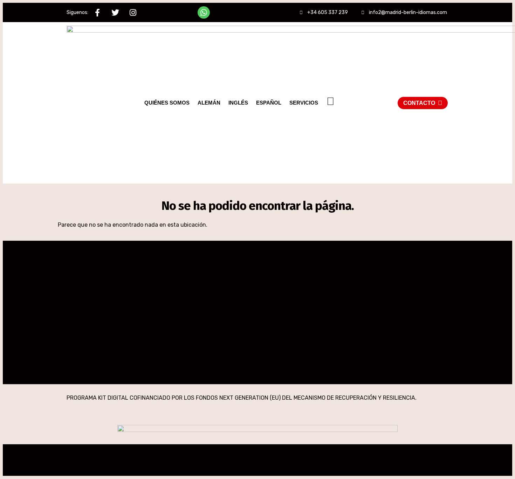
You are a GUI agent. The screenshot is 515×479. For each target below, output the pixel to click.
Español (268, 103)
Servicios (303, 103)
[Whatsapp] (204, 12)
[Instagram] (133, 12)
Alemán (209, 103)
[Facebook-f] (97, 12)
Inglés (238, 103)
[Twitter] (115, 12)
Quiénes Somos (167, 103)
